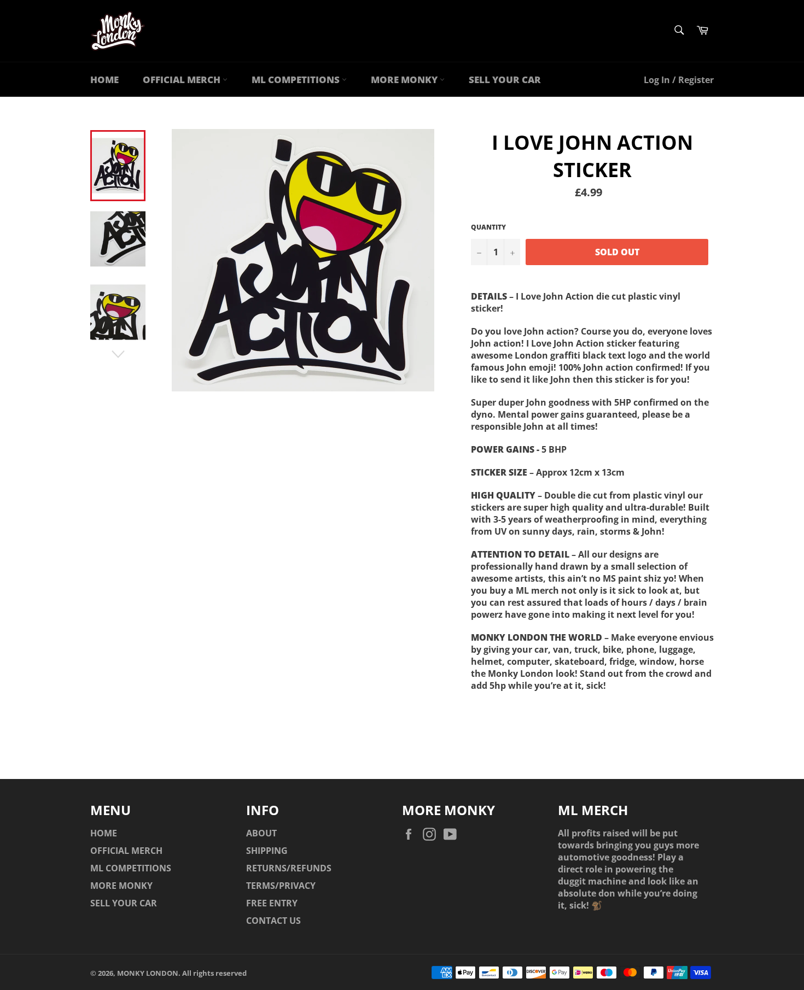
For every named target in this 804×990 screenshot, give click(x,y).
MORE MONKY (405, 79)
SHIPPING (267, 851)
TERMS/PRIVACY (281, 886)
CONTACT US (273, 921)
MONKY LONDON (147, 973)
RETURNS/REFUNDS (288, 868)
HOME (104, 79)
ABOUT (261, 833)
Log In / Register (679, 80)
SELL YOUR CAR (505, 79)
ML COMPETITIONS (297, 79)
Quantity (488, 227)
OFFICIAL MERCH (183, 79)
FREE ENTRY (272, 903)
